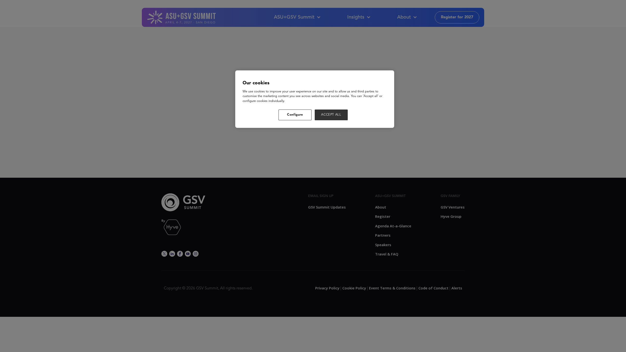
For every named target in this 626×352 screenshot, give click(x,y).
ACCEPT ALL (331, 114)
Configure (295, 114)
